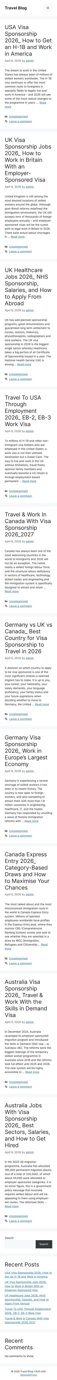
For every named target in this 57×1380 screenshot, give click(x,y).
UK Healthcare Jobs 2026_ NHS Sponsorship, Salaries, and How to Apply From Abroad (28, 287)
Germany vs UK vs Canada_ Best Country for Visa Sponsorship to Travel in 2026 (28, 637)
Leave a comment (20, 121)
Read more (18, 236)
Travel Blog (16, 8)
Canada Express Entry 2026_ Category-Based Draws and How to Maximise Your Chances (27, 871)
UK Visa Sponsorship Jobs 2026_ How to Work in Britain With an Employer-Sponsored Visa (28, 159)
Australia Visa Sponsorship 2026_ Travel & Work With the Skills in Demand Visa (26, 998)
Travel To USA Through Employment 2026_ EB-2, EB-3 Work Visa (28, 410)
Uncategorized (18, 116)
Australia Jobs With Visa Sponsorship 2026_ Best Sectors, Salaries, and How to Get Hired (27, 1125)
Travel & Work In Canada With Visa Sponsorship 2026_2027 (28, 524)
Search (9, 1238)
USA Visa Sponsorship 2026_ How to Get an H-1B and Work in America (28, 40)
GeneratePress (28, 1374)
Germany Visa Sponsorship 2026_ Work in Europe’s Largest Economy (26, 750)
